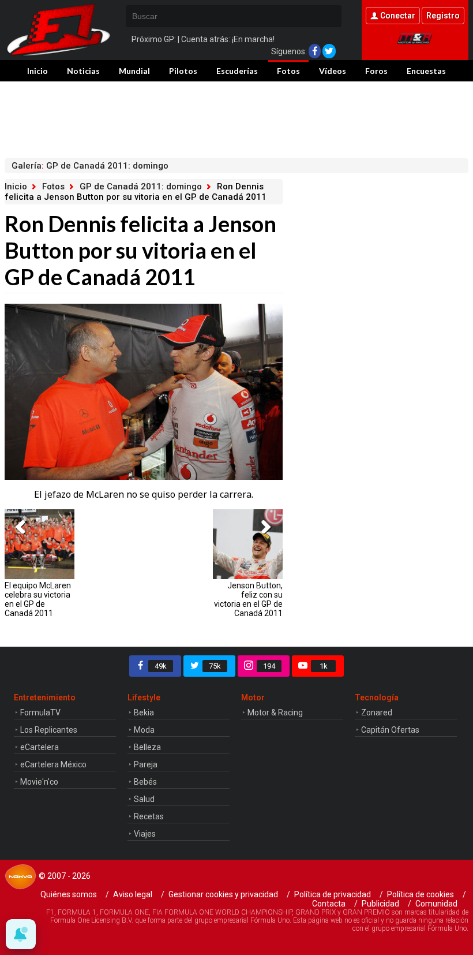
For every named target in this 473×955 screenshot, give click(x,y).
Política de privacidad (332, 894)
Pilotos (183, 71)
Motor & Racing (275, 712)
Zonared (376, 712)
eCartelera (39, 747)
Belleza (147, 747)
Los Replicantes (48, 729)
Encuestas (426, 71)
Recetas (149, 816)
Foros (376, 71)
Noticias (83, 71)
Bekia (144, 712)
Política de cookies (420, 894)
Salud (144, 799)
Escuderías (237, 71)
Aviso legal (132, 894)
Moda (144, 729)
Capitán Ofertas (390, 729)
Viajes (145, 833)
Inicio (37, 71)
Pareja (145, 764)
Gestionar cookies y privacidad (223, 894)
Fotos (288, 71)
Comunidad (436, 903)
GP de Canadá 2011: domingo (141, 186)
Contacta (329, 903)
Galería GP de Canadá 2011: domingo (90, 166)
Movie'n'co (39, 781)
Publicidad (380, 903)
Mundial (134, 71)
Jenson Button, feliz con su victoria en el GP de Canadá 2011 (248, 599)
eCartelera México (53, 764)
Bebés (145, 781)
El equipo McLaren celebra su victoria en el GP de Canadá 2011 (38, 599)
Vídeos (332, 71)
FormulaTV (40, 712)
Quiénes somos (68, 894)
